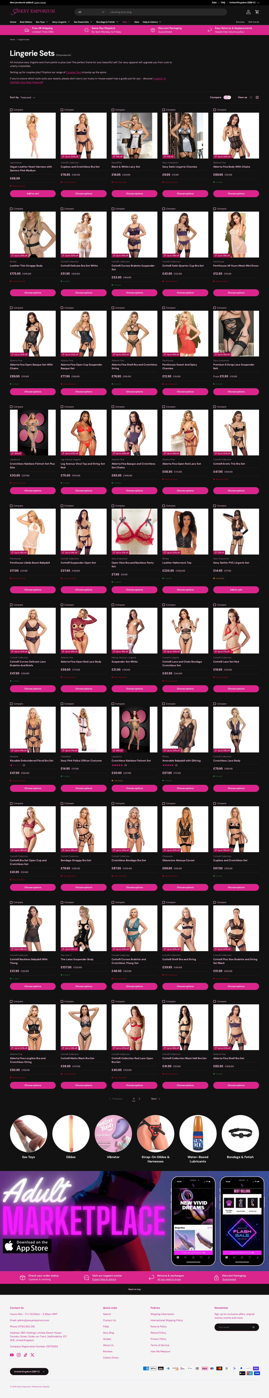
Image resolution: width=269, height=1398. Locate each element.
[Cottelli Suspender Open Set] (83, 531)
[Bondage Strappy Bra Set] (83, 829)
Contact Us (109, 1320)
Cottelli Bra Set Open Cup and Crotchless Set (28, 862)
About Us (108, 1345)
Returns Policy (159, 1326)
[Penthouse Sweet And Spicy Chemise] (185, 333)
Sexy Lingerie (59, 22)
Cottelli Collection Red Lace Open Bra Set (132, 1060)
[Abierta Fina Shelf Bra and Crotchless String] (134, 333)
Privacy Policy (158, 1339)
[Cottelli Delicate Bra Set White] (83, 234)
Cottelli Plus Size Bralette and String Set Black (235, 961)
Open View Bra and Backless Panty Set (133, 564)
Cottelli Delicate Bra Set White (79, 265)
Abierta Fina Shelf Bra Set (228, 1058)
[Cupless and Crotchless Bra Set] (83, 135)
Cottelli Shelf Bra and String (179, 959)
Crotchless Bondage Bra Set (129, 860)
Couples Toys (73, 72)
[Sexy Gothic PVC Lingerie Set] (236, 531)
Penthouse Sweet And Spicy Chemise (179, 366)
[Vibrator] (113, 1133)
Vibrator (113, 1157)
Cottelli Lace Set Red (226, 661)
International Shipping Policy (167, 1320)
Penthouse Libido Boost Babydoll (30, 562)
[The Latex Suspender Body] (83, 928)
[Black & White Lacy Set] (134, 135)
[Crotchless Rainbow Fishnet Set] (134, 729)
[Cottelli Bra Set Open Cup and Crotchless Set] (33, 829)
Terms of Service (160, 1345)
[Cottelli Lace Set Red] (236, 630)
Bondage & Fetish (105, 22)
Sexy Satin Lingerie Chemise (179, 166)
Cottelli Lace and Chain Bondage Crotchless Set (182, 663)
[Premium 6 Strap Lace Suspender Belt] (236, 333)
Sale (214, 2)
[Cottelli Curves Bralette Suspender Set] (134, 234)
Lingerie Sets (23, 39)
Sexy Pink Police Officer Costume (81, 760)
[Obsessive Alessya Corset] (185, 829)
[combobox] (151, 12)
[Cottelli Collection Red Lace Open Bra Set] (134, 1027)
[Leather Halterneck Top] (185, 531)
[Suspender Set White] (134, 630)
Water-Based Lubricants (198, 1159)
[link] (115, 1099)
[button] (257, 12)
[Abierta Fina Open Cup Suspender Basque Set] (83, 333)
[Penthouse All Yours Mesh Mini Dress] (236, 234)
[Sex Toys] (28, 1133)
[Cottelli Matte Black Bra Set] (83, 1027)
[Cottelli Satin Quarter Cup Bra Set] (185, 234)
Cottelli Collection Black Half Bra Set (184, 1058)
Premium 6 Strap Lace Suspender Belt (233, 366)
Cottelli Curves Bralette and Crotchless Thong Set (129, 961)
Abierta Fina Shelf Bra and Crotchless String (134, 366)
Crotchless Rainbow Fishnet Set (131, 760)
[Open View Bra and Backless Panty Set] (134, 531)
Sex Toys (40, 22)
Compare (215, 97)
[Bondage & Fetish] (240, 1133)
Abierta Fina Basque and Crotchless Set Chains (133, 465)
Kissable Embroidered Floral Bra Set (31, 760)
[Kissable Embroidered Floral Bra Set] (33, 729)
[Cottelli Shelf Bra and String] (185, 928)
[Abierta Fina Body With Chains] (236, 135)
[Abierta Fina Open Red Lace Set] (185, 432)
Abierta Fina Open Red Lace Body (81, 661)
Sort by (14, 97)
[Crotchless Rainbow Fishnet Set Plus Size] (33, 432)
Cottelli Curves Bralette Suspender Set (133, 267)
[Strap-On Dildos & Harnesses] (155, 1133)
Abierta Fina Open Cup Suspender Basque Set (81, 366)
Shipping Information (162, 1314)
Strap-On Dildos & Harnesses (156, 1159)
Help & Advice (150, 22)
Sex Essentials (81, 22)
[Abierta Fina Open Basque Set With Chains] (33, 333)
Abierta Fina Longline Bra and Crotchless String (27, 1060)
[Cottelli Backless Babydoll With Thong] (33, 928)
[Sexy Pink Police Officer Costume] (83, 729)
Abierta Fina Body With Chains (231, 166)
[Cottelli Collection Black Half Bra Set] (185, 1027)
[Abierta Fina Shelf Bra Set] (236, 1027)
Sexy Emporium (24, 1386)
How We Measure (160, 1351)
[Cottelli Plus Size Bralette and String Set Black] (236, 928)
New (136, 22)
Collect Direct (111, 1357)
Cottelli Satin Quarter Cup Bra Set (183, 265)
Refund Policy (158, 1332)
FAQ (223, 2)
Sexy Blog (108, 1332)
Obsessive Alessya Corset (178, 860)
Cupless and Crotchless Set (230, 860)
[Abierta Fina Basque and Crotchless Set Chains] (134, 432)
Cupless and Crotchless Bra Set (80, 166)
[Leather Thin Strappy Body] (33, 234)
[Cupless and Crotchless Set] (236, 829)
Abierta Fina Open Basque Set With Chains (31, 366)
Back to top (134, 1289)
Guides (107, 1339)
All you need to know (169, 1279)
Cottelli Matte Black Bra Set (77, 1058)
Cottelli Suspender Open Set (78, 562)
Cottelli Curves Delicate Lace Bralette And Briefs (28, 663)
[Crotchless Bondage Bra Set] (134, 829)
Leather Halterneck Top (176, 562)
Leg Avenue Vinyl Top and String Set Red (83, 465)
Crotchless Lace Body (226, 760)
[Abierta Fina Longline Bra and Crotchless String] (33, 1027)
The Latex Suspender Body (77, 959)
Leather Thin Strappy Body (26, 265)
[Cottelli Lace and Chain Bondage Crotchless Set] (185, 630)
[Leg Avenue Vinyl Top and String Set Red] (83, 432)
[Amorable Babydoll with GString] (185, 729)
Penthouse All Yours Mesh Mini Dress (236, 265)
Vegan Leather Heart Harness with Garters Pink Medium (31, 168)
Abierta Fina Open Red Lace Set (181, 463)
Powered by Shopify (41, 1386)
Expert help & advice (104, 1279)
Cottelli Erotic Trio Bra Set (229, 463)
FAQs (106, 1326)
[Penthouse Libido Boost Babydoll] (33, 531)
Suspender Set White (125, 661)
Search (107, 1314)
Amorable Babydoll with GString (181, 760)
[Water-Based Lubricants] (198, 1133)
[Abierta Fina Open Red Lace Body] (83, 630)
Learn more (53, 2)
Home (13, 22)
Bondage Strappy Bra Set (76, 860)
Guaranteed (229, 1279)
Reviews (240, 22)
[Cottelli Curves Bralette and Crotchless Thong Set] (134, 928)
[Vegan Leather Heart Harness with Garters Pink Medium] (33, 135)
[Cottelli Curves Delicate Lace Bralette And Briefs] (33, 630)
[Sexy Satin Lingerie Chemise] (185, 135)
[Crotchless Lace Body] (236, 729)
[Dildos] (71, 1133)
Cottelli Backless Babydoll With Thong (29, 961)
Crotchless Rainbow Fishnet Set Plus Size (32, 465)
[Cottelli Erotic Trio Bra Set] (236, 432)
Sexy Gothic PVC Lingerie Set (231, 562)
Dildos (71, 1157)
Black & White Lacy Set (126, 166)
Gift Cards (253, 22)
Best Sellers (26, 22)
